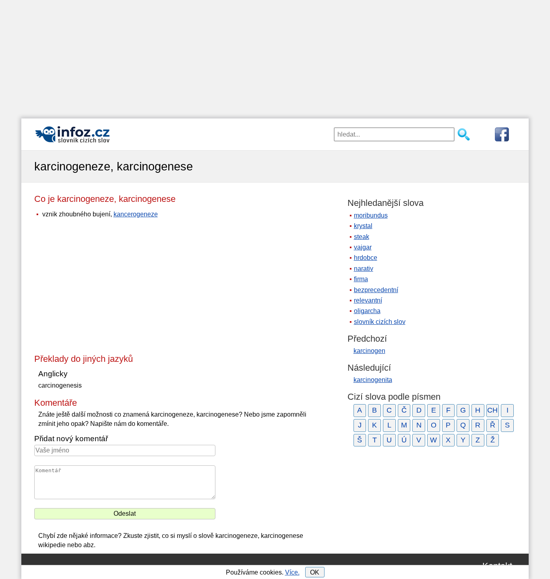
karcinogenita (373, 379)
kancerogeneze (136, 214)
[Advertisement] (275, 56)
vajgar (363, 247)
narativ (363, 268)
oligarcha (367, 310)
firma (361, 279)
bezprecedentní (376, 289)
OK (314, 572)
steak (361, 236)
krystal (363, 225)
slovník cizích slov (379, 321)
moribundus (371, 215)
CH (492, 410)
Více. (292, 572)
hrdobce (365, 257)
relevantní (368, 300)
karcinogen (369, 350)
